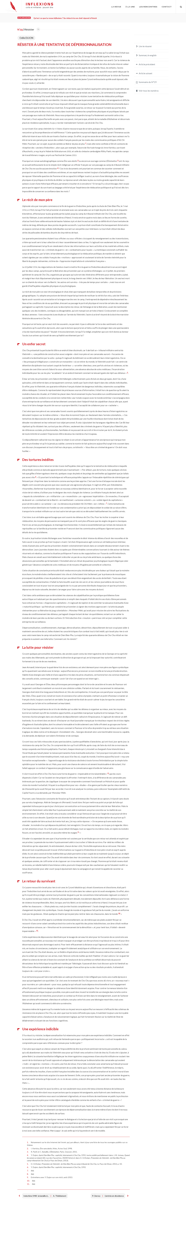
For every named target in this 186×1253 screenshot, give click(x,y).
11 (37, 931)
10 (119, 913)
